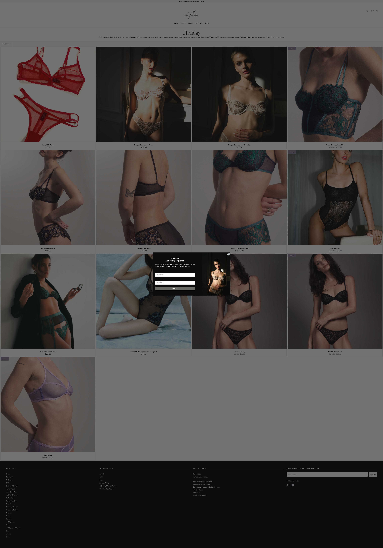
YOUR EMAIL (159, 279)
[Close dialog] (229, 254)
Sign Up (174, 288)
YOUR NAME (159, 271)
